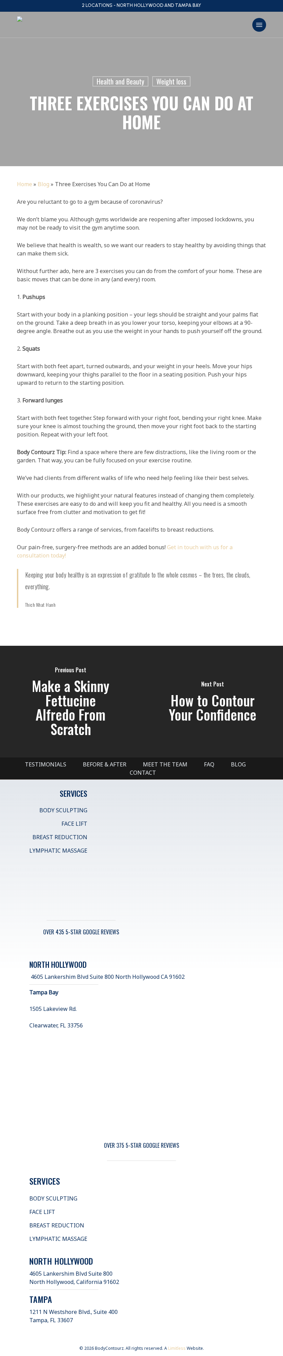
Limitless (177, 1348)
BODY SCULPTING (63, 810)
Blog (43, 184)
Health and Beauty (120, 81)
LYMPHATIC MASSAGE (58, 850)
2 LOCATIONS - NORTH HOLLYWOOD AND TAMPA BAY (141, 5)
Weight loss (171, 81)
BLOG (238, 764)
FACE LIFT (74, 823)
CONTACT (143, 772)
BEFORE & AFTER (104, 764)
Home (24, 184)
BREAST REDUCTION (59, 837)
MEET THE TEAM (165, 764)
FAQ (209, 764)
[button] (259, 25)
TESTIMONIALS (45, 764)
